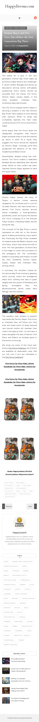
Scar (6, 626)
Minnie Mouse (10, 603)
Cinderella (25, 580)
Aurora (16, 571)
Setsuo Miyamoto (25, 494)
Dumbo (23, 584)
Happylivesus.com (19, 6)
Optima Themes (26, 718)
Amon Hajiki (9, 482)
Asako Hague (20, 482)
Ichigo (27, 589)
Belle (6, 575)
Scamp (30, 621)
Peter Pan (8, 612)
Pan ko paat (9, 491)
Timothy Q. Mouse (21, 635)
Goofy (18, 589)
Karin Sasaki (27, 485)
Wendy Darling (10, 644)
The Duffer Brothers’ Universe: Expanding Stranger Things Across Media (19, 660)
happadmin (23, 45)
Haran (18, 485)
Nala (26, 607)
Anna (24, 566)
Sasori (31, 491)
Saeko (18, 491)
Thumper (18, 631)
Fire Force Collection (17, 348)
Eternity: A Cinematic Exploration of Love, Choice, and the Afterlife (20, 680)
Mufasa (7, 607)
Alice (6, 561)
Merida (15, 598)
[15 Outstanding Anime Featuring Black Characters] (32, 506)
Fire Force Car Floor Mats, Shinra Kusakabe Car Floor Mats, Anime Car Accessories (19, 367)
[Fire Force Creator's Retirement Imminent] (7, 506)
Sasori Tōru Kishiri (10, 494)
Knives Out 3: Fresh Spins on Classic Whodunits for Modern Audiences (20, 670)
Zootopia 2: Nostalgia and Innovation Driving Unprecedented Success (20, 699)
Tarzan (7, 631)
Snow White (27, 626)
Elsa (32, 584)
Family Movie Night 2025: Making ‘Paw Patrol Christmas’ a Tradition (19, 690)
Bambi (25, 571)
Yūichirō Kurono (10, 496)
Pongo (22, 617)
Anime (9, 28)
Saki (24, 491)
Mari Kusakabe (21, 488)
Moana (23, 603)
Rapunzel (19, 621)
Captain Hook (10, 580)
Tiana (29, 631)
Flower (7, 589)
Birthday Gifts (20, 575)
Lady (6, 598)
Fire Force (20, 28)
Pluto (20, 612)
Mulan (17, 607)
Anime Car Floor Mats (23, 561)
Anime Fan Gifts (11, 566)
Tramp (21, 640)
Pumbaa (7, 621)
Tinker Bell (9, 640)
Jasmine (7, 594)
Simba (14, 626)
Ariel (6, 571)
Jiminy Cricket (21, 594)
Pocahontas (9, 617)
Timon (6, 635)
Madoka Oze (9, 488)
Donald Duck (10, 584)
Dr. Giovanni (9, 485)
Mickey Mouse (28, 598)
